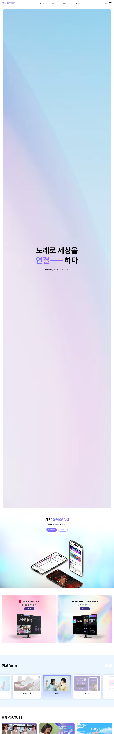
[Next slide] (110, 665)
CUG (106, 3)
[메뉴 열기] (110, 3)
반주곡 (65, 3)
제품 (53, 3)
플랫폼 (42, 3)
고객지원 (77, 3)
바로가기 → (63, 529)
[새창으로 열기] (25, 718)
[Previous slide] (106, 665)
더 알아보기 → (51, 529)
